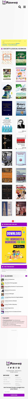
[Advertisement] (14, 24)
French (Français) (12, 44)
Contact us (5, 323)
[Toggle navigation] (20, 6)
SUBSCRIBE (14, 395)
